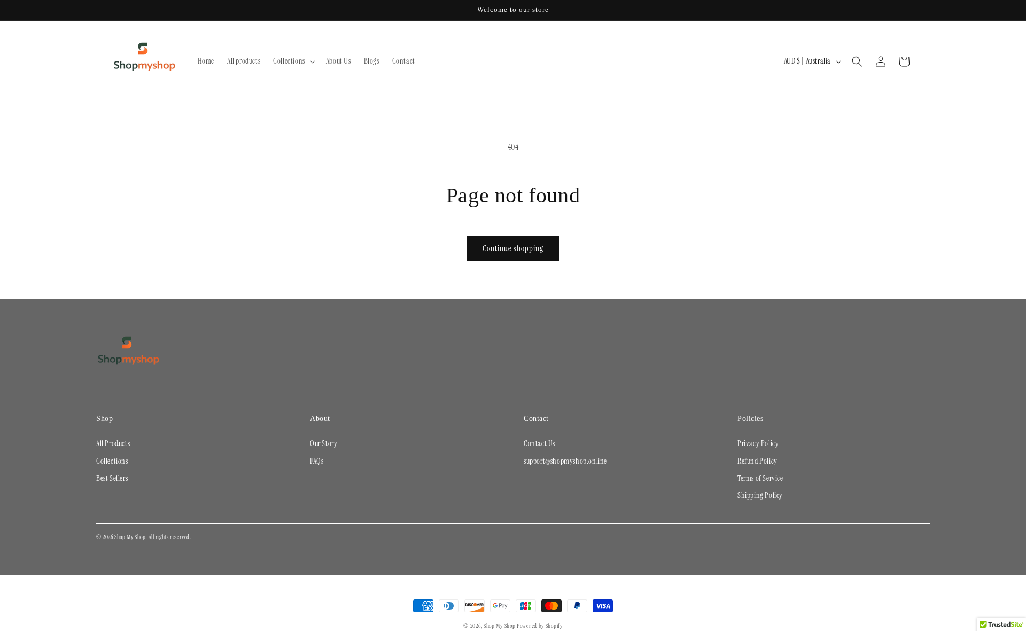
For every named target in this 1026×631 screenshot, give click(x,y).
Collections (112, 461)
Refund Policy (757, 461)
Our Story (323, 443)
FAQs (316, 461)
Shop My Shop (499, 625)
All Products (113, 443)
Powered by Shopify (540, 625)
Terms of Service (760, 478)
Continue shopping (513, 248)
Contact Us (539, 443)
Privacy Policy (758, 443)
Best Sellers (112, 478)
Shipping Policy (760, 495)
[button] (293, 61)
